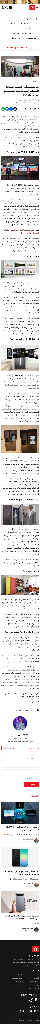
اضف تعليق (31, 784)
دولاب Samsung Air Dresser (22, 38)
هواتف (37, 985)
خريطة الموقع (34, 981)
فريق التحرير (18, 974)
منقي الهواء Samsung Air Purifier (20, 48)
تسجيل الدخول (7, 748)
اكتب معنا (19, 985)
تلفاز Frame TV (28, 28)
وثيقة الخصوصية (16, 978)
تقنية (34, 81)
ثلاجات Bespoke (27, 43)
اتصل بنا (36, 978)
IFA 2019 (18, 711)
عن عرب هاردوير (34, 974)
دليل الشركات (18, 981)
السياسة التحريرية (34, 988)
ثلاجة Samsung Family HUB (23, 33)
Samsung (29, 711)
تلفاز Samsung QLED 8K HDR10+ (21, 23)
